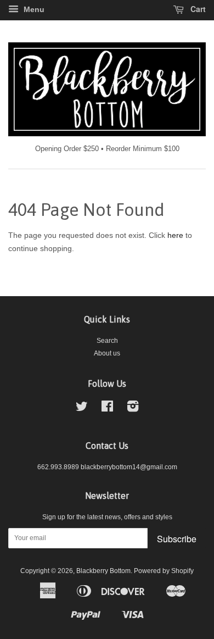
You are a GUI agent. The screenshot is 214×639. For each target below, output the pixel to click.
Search (107, 340)
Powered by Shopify (164, 571)
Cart (197, 8)
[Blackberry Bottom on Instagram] (133, 409)
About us (107, 353)
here (175, 235)
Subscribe (176, 538)
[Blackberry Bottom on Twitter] (82, 409)
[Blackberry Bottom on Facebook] (107, 409)
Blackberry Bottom (103, 571)
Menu (32, 9)
